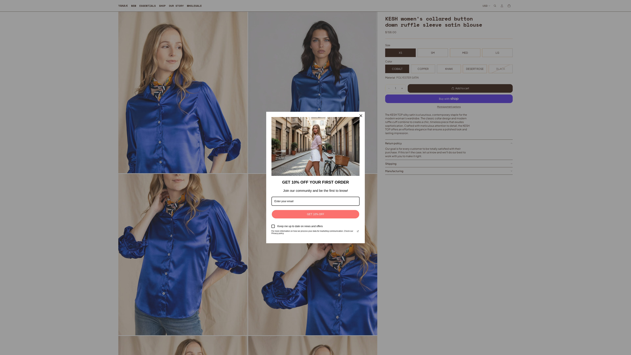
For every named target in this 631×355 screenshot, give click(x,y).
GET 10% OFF (315, 214)
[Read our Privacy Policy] (358, 231)
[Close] (361, 116)
